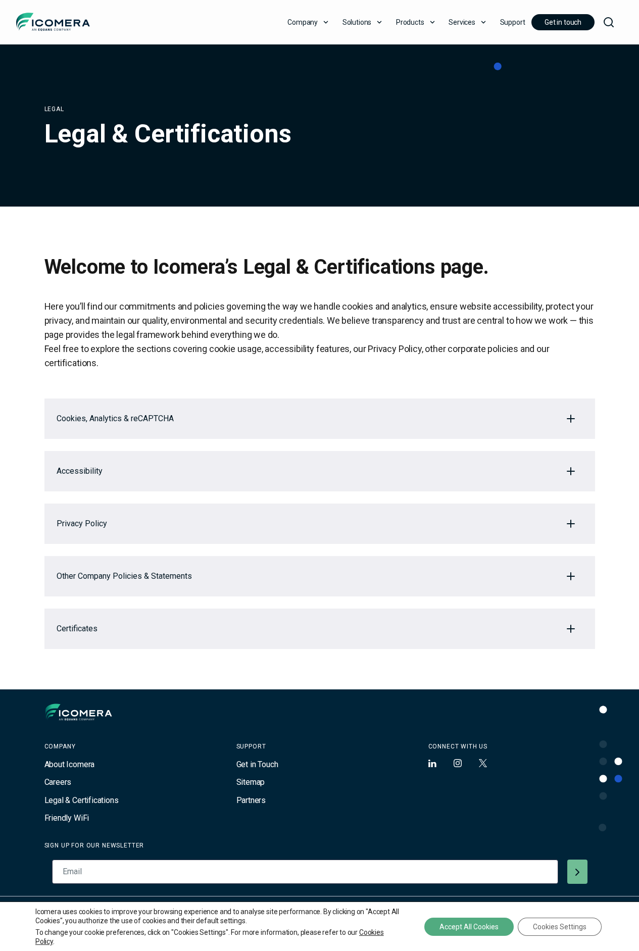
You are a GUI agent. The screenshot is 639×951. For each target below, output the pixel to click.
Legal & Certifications (81, 800)
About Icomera (69, 764)
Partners (251, 800)
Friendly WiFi (66, 818)
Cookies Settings (559, 927)
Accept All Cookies (469, 927)
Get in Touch (257, 764)
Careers (58, 782)
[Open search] (609, 22)
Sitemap (250, 782)
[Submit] (577, 872)
